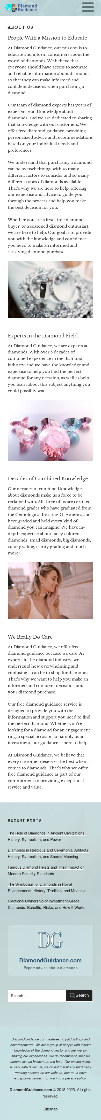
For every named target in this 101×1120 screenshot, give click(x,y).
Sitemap (50, 1108)
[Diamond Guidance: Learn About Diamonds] (20, 9)
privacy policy (75, 1078)
